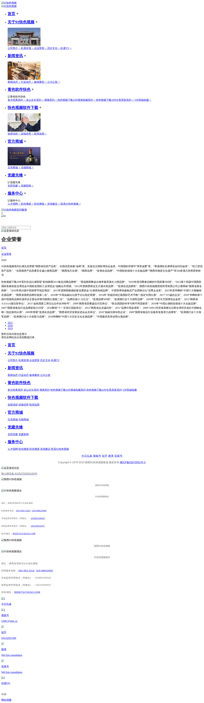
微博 (111, 455)
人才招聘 (14, 203)
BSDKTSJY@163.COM (24, 534)
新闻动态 (14, 82)
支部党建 (14, 185)
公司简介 (14, 48)
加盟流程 (14, 133)
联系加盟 (40, 133)
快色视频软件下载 (23, 107)
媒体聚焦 (40, 82)
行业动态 (27, 82)
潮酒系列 (51, 100)
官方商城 (15, 141)
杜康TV (66, 48)
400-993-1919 (23, 511)
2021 (10, 322)
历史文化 (54, 48)
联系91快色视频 (71, 203)
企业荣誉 (40, 48)
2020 (10, 325)
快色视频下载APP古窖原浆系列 (115, 100)
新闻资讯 (15, 56)
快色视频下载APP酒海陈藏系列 (77, 100)
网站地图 (6, 700)
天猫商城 (27, 167)
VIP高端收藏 (142, 100)
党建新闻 (27, 185)
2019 (10, 328)
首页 (11, 14)
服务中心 (15, 193)
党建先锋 (15, 175)
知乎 (104, 455)
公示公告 (53, 82)
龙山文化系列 (35, 100)
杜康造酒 (27, 48)
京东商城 (14, 167)
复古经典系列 (17, 100)
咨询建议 (54, 203)
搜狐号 (97, 455)
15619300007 (38, 526)
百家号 (118, 455)
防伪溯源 (27, 203)
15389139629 (38, 518)
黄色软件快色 (19, 89)
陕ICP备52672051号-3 (133, 462)
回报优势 (27, 133)
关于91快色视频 (21, 22)
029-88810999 (39, 511)
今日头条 (86, 455)
